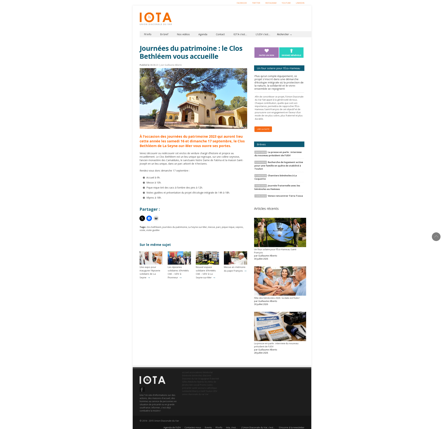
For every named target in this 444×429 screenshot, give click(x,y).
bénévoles (197, 375)
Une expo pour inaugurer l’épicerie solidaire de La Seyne (150, 272)
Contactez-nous (193, 427)
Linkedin (300, 3)
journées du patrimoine (174, 227)
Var (206, 394)
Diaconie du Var (190, 378)
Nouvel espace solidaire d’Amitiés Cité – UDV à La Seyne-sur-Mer (206, 272)
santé (194, 388)
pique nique (228, 227)
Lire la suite (263, 129)
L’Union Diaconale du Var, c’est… (258, 427)
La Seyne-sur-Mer (197, 227)
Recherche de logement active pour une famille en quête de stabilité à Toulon (278, 165)
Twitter (256, 3)
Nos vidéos (183, 34)
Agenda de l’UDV (172, 427)
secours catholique (207, 388)
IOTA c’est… (240, 34)
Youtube (286, 3)
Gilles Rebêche (189, 381)
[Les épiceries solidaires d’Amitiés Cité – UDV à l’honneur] (179, 263)
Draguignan (203, 378)
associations (195, 372)
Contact (220, 34)
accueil (185, 372)
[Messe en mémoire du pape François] (235, 263)
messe (211, 227)
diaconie (207, 375)
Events (208, 427)
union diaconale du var (193, 394)
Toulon (209, 391)
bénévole (186, 375)
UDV (215, 391)
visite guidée (153, 230)
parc (218, 227)
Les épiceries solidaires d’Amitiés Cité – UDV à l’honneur (178, 272)
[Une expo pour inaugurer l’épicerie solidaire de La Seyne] (151, 263)
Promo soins (206, 384)
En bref (164, 34)
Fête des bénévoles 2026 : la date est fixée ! (277, 297)
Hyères (200, 381)
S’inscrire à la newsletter (291, 427)
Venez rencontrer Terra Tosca (285, 195)
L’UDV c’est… (263, 34)
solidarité (187, 391)
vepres (239, 227)
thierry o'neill (198, 391)
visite (142, 230)
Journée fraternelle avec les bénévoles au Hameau (277, 187)
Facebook (242, 3)
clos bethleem (154, 227)
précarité (186, 388)
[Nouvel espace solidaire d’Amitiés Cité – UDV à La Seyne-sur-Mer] (207, 263)
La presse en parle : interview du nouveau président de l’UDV (278, 154)
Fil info (147, 34)
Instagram (270, 3)
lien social (194, 384)
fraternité (214, 378)
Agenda (202, 34)
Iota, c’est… (232, 427)
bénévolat (208, 372)
